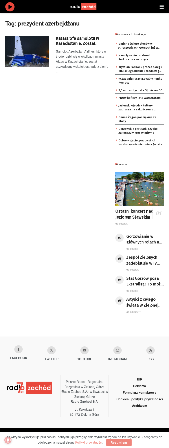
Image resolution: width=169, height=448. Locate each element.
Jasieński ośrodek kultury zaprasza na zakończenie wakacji (135, 108)
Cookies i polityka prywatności (139, 399)
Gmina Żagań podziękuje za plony (137, 119)
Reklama (139, 386)
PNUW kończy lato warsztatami (140, 97)
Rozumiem (119, 442)
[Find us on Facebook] (18, 349)
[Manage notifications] (7, 440)
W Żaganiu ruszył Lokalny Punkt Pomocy (140, 80)
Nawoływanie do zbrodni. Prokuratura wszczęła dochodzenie (135, 58)
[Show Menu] (162, 6)
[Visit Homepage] (87, 6)
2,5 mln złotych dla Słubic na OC (140, 90)
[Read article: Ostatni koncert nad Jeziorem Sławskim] (139, 189)
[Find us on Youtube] (84, 350)
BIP (139, 379)
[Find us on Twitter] (51, 350)
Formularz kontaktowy (139, 392)
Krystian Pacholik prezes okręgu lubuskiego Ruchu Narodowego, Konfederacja (140, 69)
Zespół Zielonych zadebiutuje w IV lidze (141, 260)
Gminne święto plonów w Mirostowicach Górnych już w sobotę (138, 46)
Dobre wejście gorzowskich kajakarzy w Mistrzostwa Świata (140, 142)
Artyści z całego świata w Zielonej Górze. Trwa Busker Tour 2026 (144, 302)
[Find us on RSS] (150, 350)
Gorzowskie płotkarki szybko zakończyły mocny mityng (138, 130)
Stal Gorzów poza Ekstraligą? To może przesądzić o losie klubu (144, 281)
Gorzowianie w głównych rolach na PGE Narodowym (143, 239)
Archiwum (139, 405)
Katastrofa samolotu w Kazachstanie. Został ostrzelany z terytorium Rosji (78, 41)
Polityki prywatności (88, 442)
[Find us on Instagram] (117, 350)
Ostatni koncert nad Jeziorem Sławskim (134, 214)
